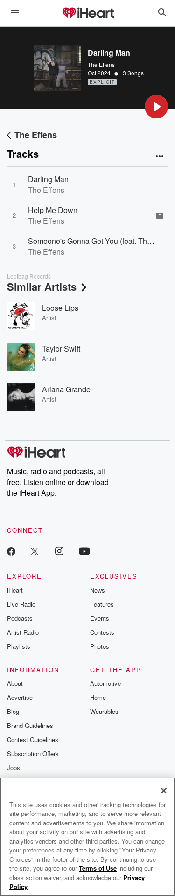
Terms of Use (98, 868)
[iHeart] (88, 13)
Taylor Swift (61, 348)
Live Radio (21, 604)
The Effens (101, 64)
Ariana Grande (66, 389)
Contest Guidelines (32, 739)
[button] (156, 106)
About (15, 683)
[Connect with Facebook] (11, 550)
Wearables (104, 711)
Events (99, 618)
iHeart (15, 590)
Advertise (20, 697)
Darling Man (48, 179)
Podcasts (20, 618)
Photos (99, 646)
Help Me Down (52, 210)
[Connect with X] (34, 550)
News (97, 590)
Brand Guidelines (30, 725)
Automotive (105, 683)
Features (102, 604)
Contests (102, 632)
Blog (13, 711)
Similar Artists (42, 286)
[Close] (164, 790)
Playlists (18, 646)
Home (98, 697)
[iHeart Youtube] (84, 550)
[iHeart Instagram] (59, 550)
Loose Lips (60, 307)
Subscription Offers (33, 753)
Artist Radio (23, 632)
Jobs (13, 767)
